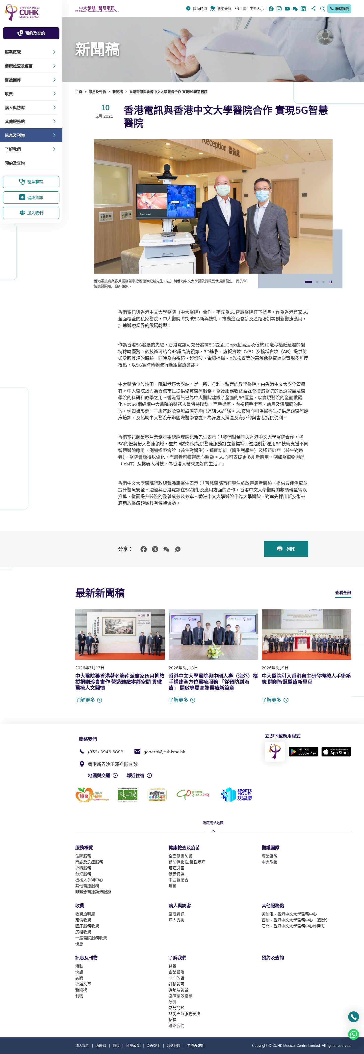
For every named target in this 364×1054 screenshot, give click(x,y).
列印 (290, 549)
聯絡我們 (342, 8)
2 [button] (317, 282)
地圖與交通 (99, 775)
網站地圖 (174, 1045)
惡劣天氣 (224, 8)
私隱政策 (133, 1045)
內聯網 (101, 1045)
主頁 (78, 91)
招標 (116, 1045)
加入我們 (82, 1045)
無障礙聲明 (196, 1045)
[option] (213, 214)
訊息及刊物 (97, 91)
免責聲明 (153, 1045)
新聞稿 (117, 91)
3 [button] (323, 282)
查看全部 (343, 592)
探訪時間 (200, 8)
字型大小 (257, 8)
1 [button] (308, 282)
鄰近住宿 (135, 775)
